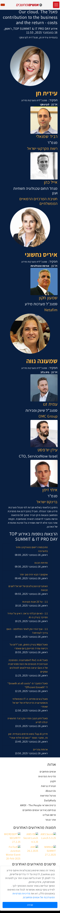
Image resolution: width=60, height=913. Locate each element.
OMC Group (48, 416)
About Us (51, 790)
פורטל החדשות (48, 795)
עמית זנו (50, 404)
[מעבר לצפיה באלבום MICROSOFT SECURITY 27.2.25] (12, 837)
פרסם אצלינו (49, 814)
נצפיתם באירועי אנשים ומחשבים (39, 810)
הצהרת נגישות (48, 786)
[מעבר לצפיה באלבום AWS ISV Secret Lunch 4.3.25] (30, 837)
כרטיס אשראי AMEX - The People (38, 805)
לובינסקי (44, 104)
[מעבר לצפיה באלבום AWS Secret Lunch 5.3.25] (48, 835)
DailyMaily (50, 800)
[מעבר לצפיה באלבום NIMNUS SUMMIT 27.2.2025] (48, 850)
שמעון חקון (48, 297)
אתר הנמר (50, 819)
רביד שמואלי (47, 136)
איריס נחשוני (41, 254)
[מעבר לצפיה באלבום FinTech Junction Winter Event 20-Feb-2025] (12, 852)
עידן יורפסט (48, 449)
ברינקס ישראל (47, 501)
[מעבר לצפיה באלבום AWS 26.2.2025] (30, 848)
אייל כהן (51, 182)
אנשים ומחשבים (48, 771)
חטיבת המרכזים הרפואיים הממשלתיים (38, 201)
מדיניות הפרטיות (47, 776)
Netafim (51, 309)
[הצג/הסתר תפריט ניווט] (56, 5)
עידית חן (47, 93)
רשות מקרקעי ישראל (42, 148)
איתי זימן (50, 489)
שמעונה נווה (42, 361)
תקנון (53, 781)
